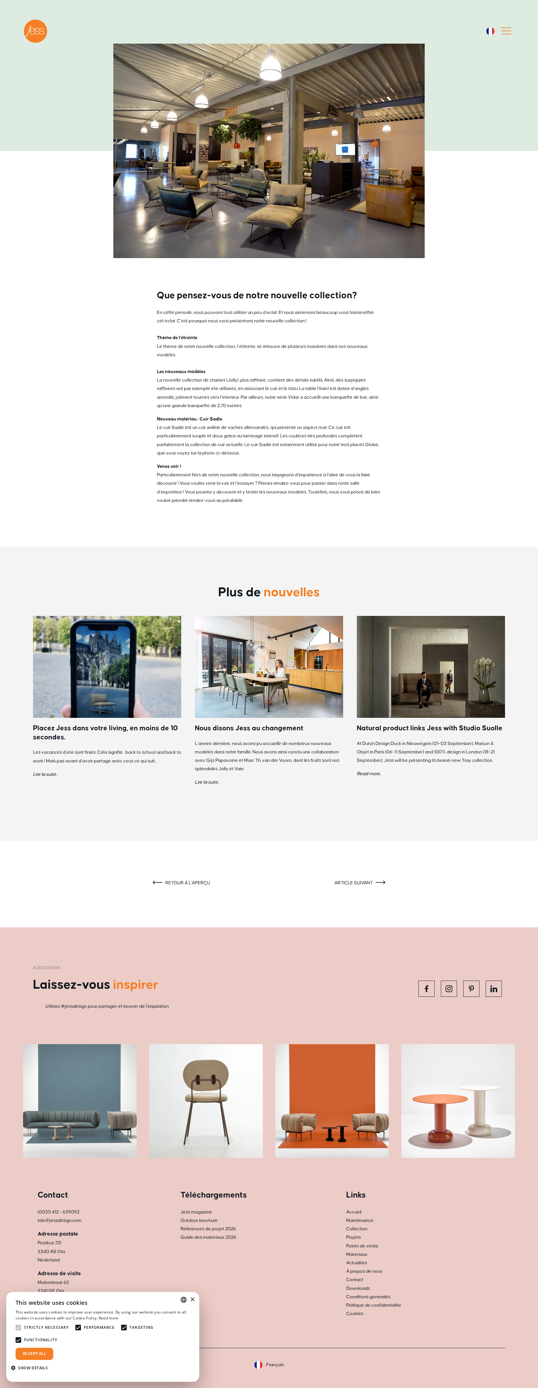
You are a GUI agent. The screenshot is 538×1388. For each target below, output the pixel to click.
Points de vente (362, 1246)
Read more (109, 1318)
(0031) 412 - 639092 (58, 1212)
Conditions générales (368, 1296)
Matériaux (356, 1254)
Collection (356, 1229)
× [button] (192, 1299)
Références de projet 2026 (208, 1229)
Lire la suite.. (45, 774)
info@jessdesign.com (60, 1220)
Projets (353, 1237)
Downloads (358, 1288)
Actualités (356, 1263)
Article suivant (354, 883)
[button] (32, 1368)
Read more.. (369, 773)
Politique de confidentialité (373, 1305)
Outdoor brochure (199, 1220)
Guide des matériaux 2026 (208, 1237)
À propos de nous (364, 1271)
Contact (354, 1279)
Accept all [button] (34, 1353)
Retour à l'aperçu (187, 883)
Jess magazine (196, 1212)
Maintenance (360, 1220)
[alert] (102, 1337)
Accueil (353, 1212)
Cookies (354, 1313)
